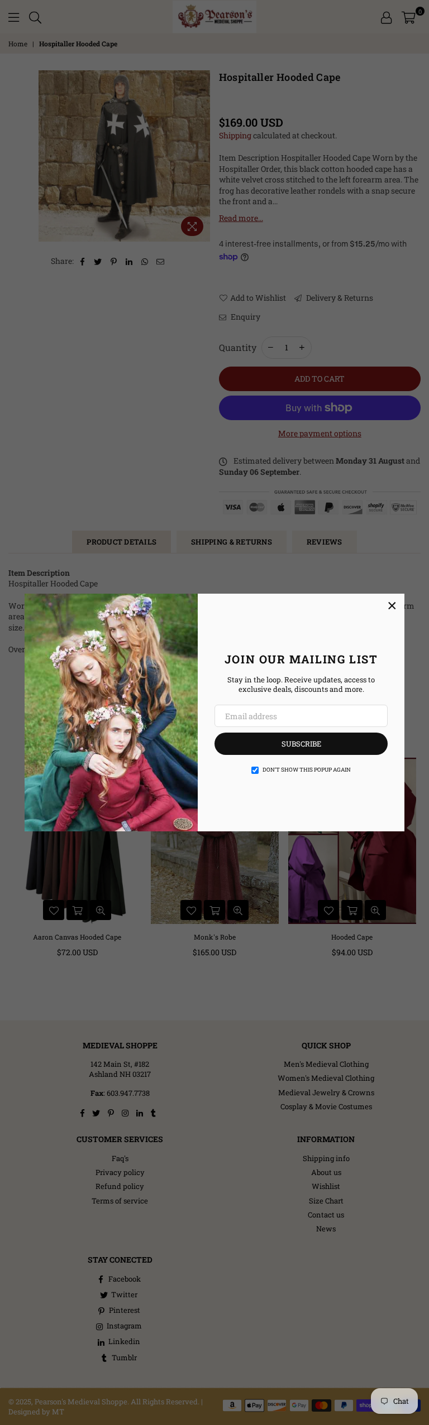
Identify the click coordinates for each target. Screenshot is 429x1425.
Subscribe (301, 744)
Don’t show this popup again (307, 769)
